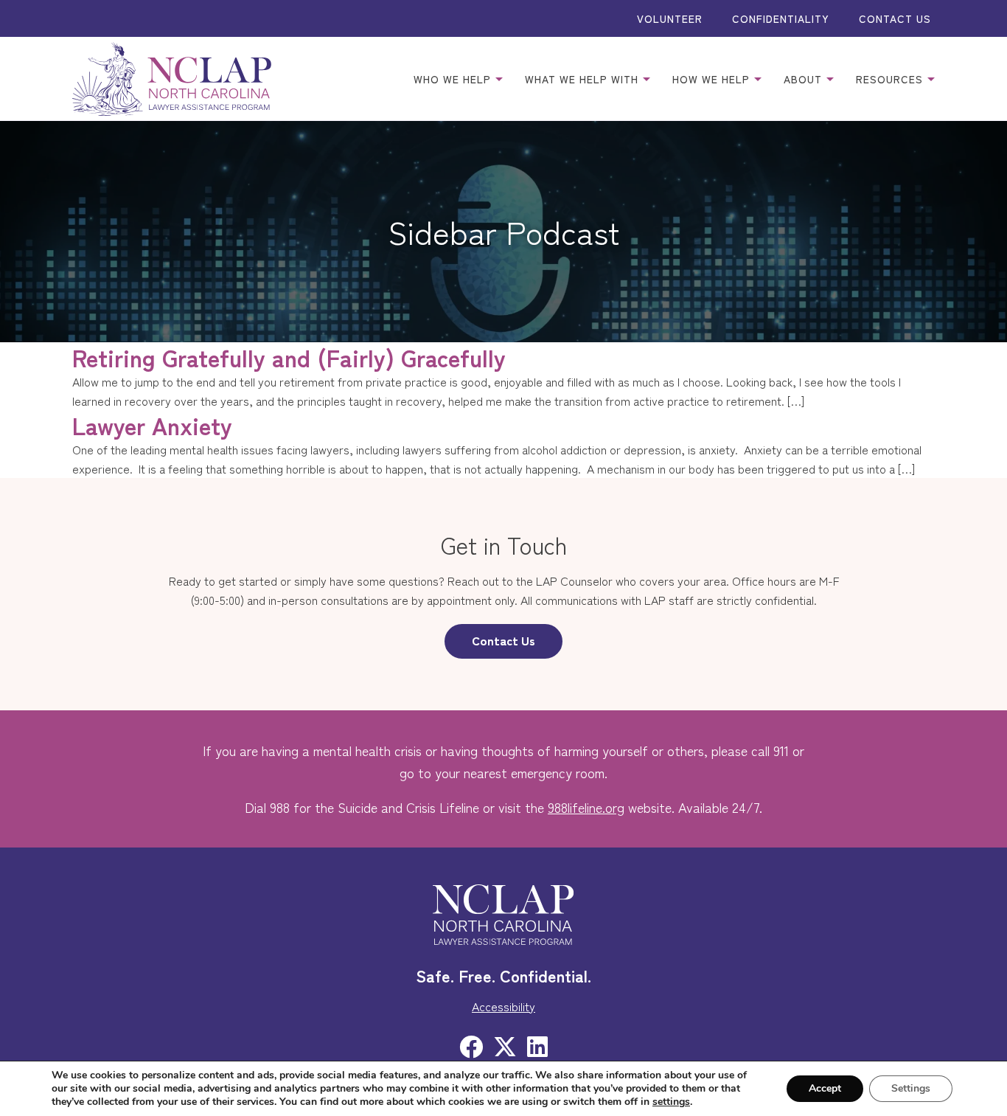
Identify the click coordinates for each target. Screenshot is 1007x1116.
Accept (825, 1088)
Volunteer (670, 18)
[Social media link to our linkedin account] (537, 1045)
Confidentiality (780, 18)
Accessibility (503, 1006)
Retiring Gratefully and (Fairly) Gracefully (289, 357)
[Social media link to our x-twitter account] (505, 1045)
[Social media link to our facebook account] (471, 1045)
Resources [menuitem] (891, 79)
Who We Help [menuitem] (454, 79)
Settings (910, 1088)
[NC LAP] (171, 79)
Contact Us (895, 18)
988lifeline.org (586, 807)
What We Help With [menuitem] (583, 79)
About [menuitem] (805, 79)
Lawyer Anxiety (152, 425)
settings (671, 1102)
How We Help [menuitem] (712, 79)
